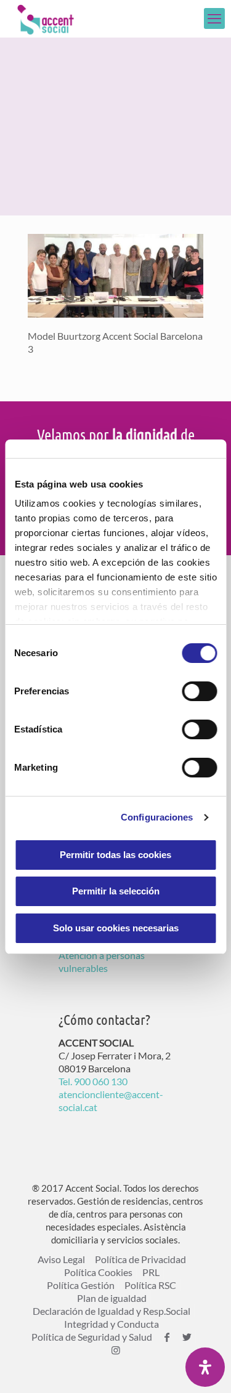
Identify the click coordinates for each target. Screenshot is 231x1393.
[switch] (199, 691)
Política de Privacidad (140, 1259)
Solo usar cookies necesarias (116, 928)
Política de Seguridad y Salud (91, 1337)
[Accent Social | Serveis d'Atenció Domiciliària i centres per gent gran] (46, 18)
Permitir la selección (116, 891)
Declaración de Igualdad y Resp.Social (111, 1311)
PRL (151, 1272)
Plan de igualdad (112, 1298)
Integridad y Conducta (111, 1324)
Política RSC (150, 1285)
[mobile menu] (214, 18)
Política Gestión (81, 1285)
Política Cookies (98, 1272)
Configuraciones (157, 817)
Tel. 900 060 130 (93, 1081)
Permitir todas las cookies (115, 854)
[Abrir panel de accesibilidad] (205, 1367)
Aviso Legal (61, 1259)
